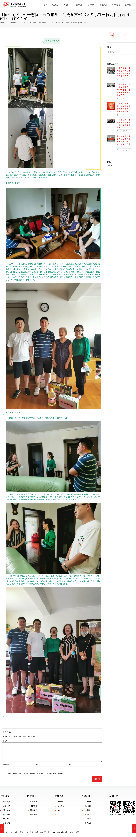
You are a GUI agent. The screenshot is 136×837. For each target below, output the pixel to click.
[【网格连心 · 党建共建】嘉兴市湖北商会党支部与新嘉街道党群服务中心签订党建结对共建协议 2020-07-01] (134, 828)
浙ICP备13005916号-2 (56, 832)
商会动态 (33, 810)
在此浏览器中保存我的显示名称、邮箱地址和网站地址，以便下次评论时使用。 (34, 773)
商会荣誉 (6, 823)
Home (2, 23)
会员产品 (61, 814)
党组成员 (88, 806)
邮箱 (38, 765)
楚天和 (87, 814)
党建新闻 (12, 23)
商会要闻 (33, 802)
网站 (70, 765)
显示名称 (6, 765)
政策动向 (61, 802)
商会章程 (6, 814)
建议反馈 (6, 819)
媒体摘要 (33, 814)
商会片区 (6, 806)
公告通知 (33, 806)
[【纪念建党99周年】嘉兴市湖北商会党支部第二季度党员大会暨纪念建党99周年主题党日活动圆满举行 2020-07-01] (2, 828)
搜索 (109, 47)
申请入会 (88, 823)
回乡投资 (61, 806)
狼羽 (77, 832)
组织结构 (6, 810)
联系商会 (88, 819)
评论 (4, 741)
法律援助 (61, 810)
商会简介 (6, 802)
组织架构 (88, 810)
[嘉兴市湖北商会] (14, 5)
